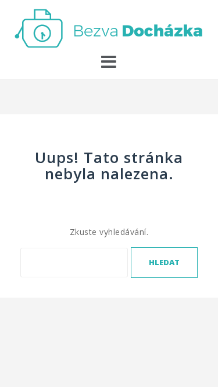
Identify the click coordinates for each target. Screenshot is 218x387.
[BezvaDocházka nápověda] (109, 26)
